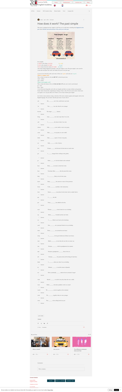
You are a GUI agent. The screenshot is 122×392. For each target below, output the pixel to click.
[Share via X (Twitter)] (41, 323)
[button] (89, 11)
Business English (57, 11)
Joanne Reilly (43, 2)
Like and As (56, 349)
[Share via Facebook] (38, 323)
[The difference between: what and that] (81, 342)
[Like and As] (61, 342)
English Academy (45, 4)
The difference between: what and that (80, 350)
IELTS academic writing (47, 11)
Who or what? (36, 349)
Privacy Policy (50, 390)
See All (89, 334)
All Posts (32, 11)
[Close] (120, 390)
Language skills (70, 11)
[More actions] (84, 19)
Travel (64, 11)
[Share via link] (47, 323)
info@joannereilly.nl (34, 384)
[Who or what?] (40, 342)
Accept (116, 390)
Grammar (38, 11)
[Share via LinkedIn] (44, 323)
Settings (110, 390)
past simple (40, 315)
